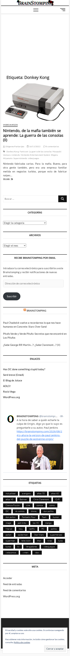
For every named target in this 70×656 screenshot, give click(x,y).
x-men (25, 552)
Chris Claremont (41, 499)
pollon (8, 534)
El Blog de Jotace (12, 380)
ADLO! (7, 385)
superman (10, 540)
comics (40, 505)
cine (28, 505)
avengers (26, 493)
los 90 (36, 522)
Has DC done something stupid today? (24, 369)
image (8, 522)
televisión (26, 540)
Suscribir (12, 296)
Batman (23, 499)
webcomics (11, 552)
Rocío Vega (9, 391)
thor (39, 540)
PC (42, 528)
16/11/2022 (34, 146)
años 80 (55, 493)
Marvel (9, 528)
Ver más (10, 179)
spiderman (23, 534)
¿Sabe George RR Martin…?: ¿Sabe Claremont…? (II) (31, 344)
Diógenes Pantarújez (14, 146)
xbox (37, 552)
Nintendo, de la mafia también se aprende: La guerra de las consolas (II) (33, 135)
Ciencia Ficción (13, 505)
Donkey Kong (12, 151)
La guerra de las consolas (40, 151)
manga (48, 522)
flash (44, 517)
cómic (52, 505)
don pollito (48, 511)
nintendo (15, 155)
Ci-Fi (57, 499)
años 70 (41, 493)
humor (56, 517)
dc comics (19, 511)
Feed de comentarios (14, 590)
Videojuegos (10, 125)
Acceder (7, 578)
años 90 (9, 499)
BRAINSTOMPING (36, 310)
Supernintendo (20, 158)
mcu (21, 528)
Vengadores (31, 546)
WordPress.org (11, 397)
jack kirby (22, 522)
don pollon (10, 517)
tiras (50, 540)
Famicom (24, 151)
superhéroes (56, 534)
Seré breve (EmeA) (13, 374)
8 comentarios (52, 146)
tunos (8, 546)
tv (18, 546)
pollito (54, 528)
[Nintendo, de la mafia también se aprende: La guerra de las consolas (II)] (35, 102)
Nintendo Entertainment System (35, 155)
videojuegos (33, 158)
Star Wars (39, 534)
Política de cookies (22, 642)
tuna (60, 540)
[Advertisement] (35, 39)
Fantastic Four (29, 517)
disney (34, 511)
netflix (32, 528)
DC (7, 511)
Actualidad (10, 493)
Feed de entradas (12, 584)
